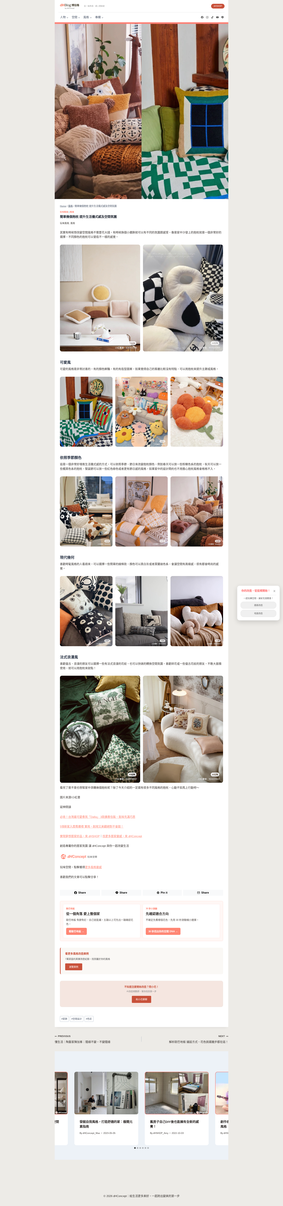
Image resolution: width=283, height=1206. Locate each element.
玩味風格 (64, 212)
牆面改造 (258, 605)
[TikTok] (212, 17)
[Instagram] (207, 17)
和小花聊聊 (141, 999)
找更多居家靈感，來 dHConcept (122, 836)
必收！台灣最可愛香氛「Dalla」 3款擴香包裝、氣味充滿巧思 (97, 816)
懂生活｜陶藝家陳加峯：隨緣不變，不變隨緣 (82, 1039)
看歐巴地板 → (76, 931)
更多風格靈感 (93, 867)
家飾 (64, 1019)
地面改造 (258, 613)
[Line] (222, 17)
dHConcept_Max (91, 1133)
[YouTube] (217, 17)
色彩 (89, 1019)
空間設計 (76, 1019)
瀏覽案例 (73, 967)
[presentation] (106, 1093)
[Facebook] (202, 17)
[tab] (135, 1148)
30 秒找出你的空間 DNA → (163, 931)
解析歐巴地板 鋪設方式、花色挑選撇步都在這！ (198, 1039)
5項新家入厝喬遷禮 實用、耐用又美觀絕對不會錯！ (91, 826)
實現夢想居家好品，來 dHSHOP (80, 836)
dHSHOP (218, 6)
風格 (72, 212)
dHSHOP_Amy (160, 1133)
